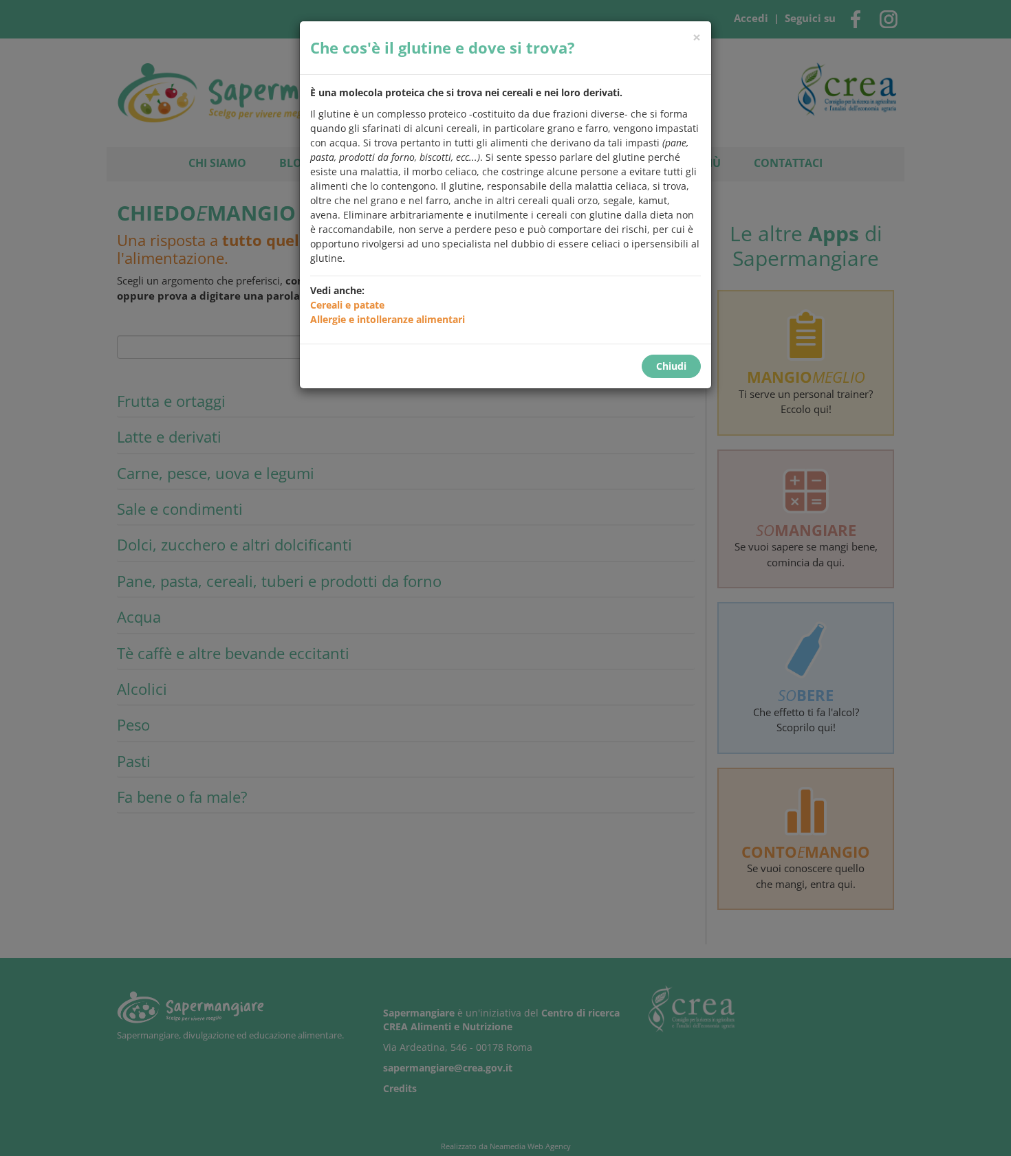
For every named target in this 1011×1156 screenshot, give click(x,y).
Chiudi (671, 366)
